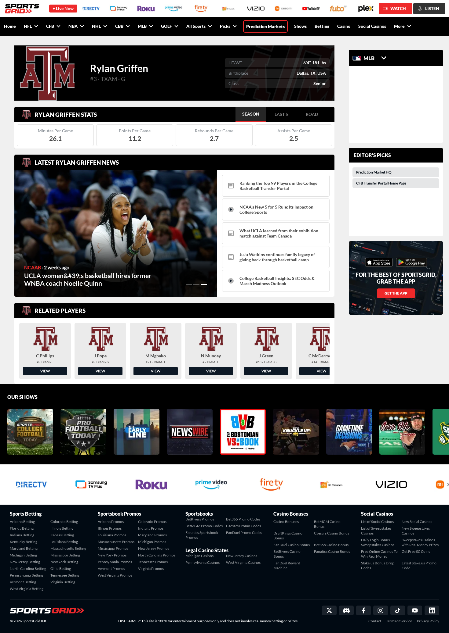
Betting (322, 26)
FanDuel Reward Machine (286, 565)
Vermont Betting (23, 582)
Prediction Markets (265, 26)
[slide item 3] (204, 284)
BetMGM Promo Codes (204, 526)
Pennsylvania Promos (115, 562)
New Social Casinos (417, 521)
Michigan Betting (23, 555)
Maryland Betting (24, 548)
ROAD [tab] (312, 114)
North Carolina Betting (28, 568)
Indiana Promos (150, 528)
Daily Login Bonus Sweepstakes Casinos (377, 542)
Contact (374, 621)
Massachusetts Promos (116, 541)
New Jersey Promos (153, 548)
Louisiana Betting (64, 541)
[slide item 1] (189, 284)
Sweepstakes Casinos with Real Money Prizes (420, 542)
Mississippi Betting (65, 555)
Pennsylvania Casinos (202, 562)
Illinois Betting (61, 528)
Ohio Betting (60, 568)
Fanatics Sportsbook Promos (201, 535)
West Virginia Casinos (243, 562)
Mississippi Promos (113, 548)
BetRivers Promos (199, 519)
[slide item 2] (196, 284)
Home (10, 26)
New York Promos (112, 555)
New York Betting (64, 562)
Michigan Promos (152, 541)
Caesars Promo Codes (243, 526)
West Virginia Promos (115, 575)
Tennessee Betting (64, 575)
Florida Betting (22, 528)
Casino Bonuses (286, 521)
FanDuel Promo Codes (244, 532)
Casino (343, 26)
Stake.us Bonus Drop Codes (377, 565)
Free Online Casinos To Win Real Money (379, 554)
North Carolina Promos (156, 555)
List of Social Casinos (377, 521)
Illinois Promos (110, 528)
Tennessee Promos (153, 562)
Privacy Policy (428, 621)
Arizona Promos (111, 521)
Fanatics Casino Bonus (332, 551)
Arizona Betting (22, 521)
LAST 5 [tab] (281, 114)
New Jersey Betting (25, 562)
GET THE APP (396, 293)
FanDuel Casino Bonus (291, 544)
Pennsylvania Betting (26, 575)
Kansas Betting (62, 535)
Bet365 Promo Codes (243, 519)
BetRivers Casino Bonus (287, 554)
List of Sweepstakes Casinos (376, 530)
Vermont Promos (111, 568)
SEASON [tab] (250, 113)
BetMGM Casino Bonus (327, 524)
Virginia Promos (151, 568)
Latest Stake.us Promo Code (419, 565)
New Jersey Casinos (241, 555)
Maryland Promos (152, 535)
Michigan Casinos (199, 555)
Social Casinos (372, 26)
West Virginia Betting (26, 588)
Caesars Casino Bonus (331, 533)
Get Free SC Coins (416, 551)
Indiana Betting (22, 535)
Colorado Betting (64, 521)
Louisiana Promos (112, 535)
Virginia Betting (62, 582)
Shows (300, 26)
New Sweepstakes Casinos (416, 530)
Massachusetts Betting (68, 548)
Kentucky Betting (23, 541)
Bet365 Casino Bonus (331, 544)
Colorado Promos (152, 521)
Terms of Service (399, 621)
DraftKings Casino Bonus (287, 535)
